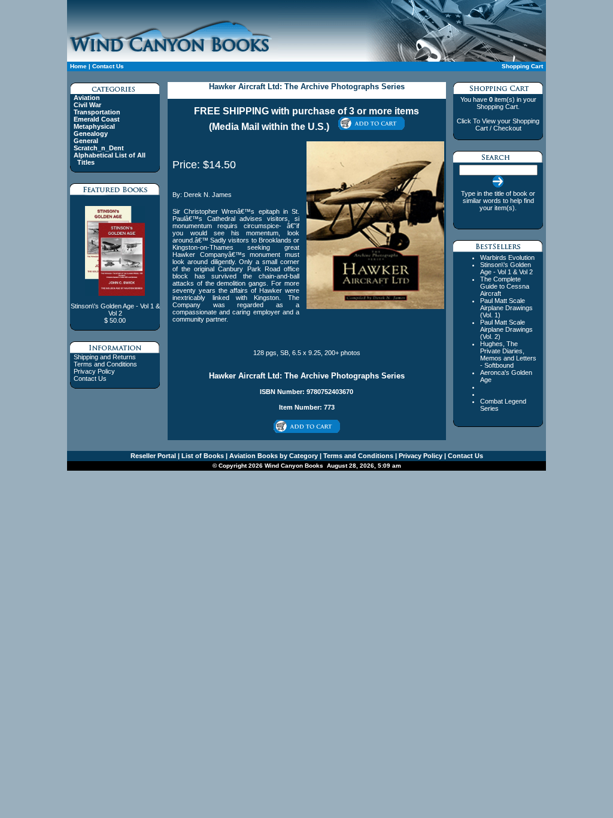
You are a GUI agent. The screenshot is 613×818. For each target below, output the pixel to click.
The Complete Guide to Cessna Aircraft (504, 286)
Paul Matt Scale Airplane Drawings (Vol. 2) (506, 329)
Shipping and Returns (105, 356)
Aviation (87, 97)
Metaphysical (94, 126)
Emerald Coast (97, 119)
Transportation (97, 112)
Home (78, 66)
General (86, 140)
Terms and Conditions (105, 364)
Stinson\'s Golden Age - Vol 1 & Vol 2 (506, 268)
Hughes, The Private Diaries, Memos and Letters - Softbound (508, 354)
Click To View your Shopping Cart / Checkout (498, 124)
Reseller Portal (153, 455)
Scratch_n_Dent (99, 148)
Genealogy (91, 133)
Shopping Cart (522, 66)
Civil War (87, 104)
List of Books (202, 455)
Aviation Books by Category (272, 455)
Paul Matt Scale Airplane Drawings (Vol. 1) (506, 308)
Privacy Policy (94, 371)
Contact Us (108, 66)
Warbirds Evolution (507, 257)
